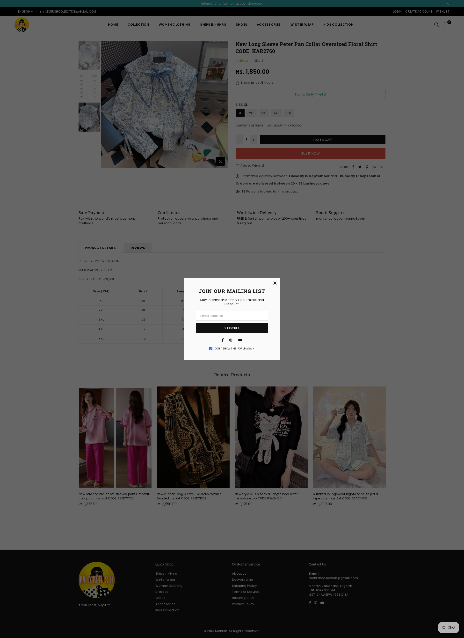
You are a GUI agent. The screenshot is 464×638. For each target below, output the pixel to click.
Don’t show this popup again (235, 348)
